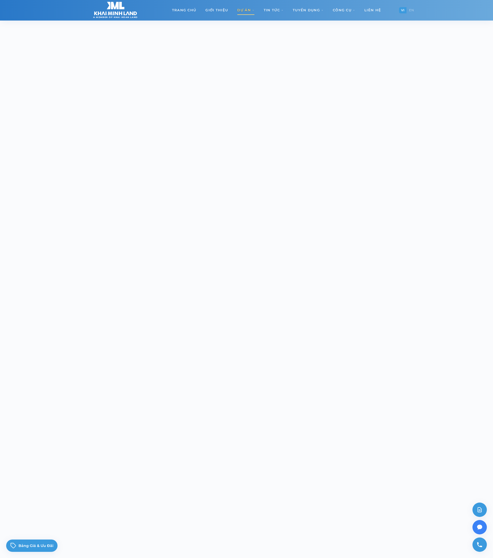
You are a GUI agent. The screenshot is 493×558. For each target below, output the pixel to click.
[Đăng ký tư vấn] (479, 510)
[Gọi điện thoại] (479, 544)
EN (411, 10)
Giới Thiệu (216, 10)
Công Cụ (342, 10)
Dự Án (244, 10)
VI (403, 10)
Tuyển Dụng (306, 10)
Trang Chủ (184, 10)
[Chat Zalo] (479, 527)
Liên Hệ (372, 10)
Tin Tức (272, 10)
